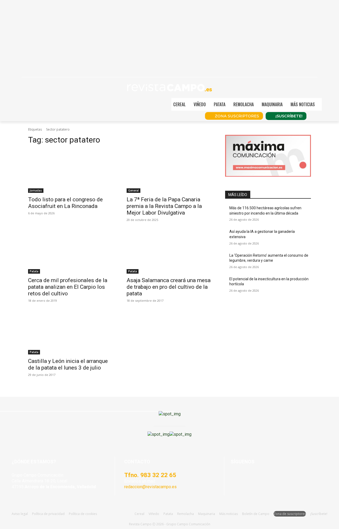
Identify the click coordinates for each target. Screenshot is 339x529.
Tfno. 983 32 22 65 (150, 475)
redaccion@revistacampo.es (150, 486)
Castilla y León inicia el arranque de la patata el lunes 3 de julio (68, 364)
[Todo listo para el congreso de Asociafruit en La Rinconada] (71, 171)
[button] (329, 104)
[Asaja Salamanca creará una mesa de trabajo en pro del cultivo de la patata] (169, 252)
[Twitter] (275, 477)
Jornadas (36, 190)
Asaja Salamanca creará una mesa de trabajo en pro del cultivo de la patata (169, 287)
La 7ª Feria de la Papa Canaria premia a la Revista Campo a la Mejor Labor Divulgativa (164, 206)
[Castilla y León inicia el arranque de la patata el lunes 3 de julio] (71, 333)
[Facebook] (236, 477)
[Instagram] (249, 477)
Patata (34, 271)
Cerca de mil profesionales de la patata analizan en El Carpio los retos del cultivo (67, 287)
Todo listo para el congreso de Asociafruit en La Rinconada (65, 202)
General (133, 190)
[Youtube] (262, 477)
